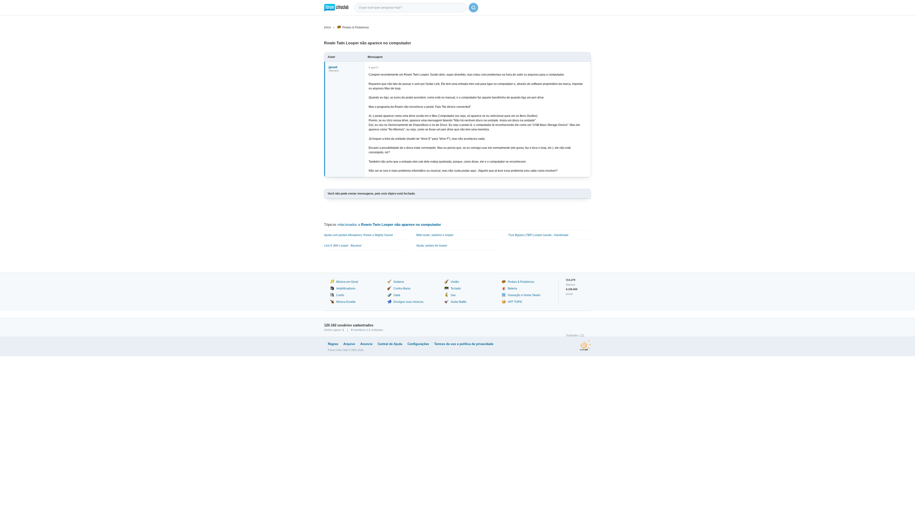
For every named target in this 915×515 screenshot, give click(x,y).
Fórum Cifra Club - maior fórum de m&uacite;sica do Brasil (336, 7)
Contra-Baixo (402, 288)
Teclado (456, 288)
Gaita (396, 295)
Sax (453, 295)
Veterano (334, 70)
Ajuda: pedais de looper (431, 245)
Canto (340, 295)
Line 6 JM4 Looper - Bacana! (342, 245)
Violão (455, 281)
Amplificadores (346, 288)
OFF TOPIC (515, 302)
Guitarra (398, 281)
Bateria (512, 288)
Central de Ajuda (390, 344)
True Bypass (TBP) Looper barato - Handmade (538, 235)
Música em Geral (347, 281)
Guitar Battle (459, 302)
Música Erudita (346, 302)
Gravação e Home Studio (524, 295)
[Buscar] (473, 7)
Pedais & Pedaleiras (355, 27)
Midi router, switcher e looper (434, 235)
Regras (333, 344)
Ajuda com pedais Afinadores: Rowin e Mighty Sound (358, 235)
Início (327, 27)
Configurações (418, 344)
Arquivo (349, 344)
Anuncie (366, 344)
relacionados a (389, 224)
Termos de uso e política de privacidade (463, 344)
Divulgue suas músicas (408, 302)
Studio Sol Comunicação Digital (585, 345)
